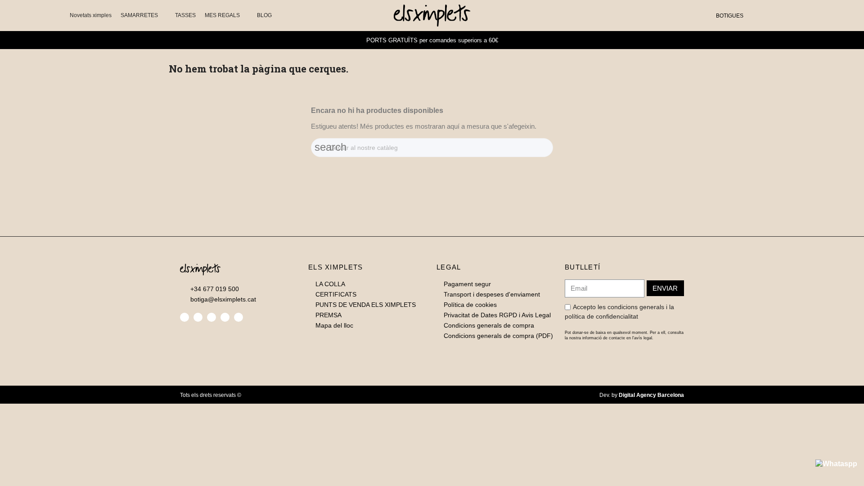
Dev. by (641, 395)
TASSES (185, 15)
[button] (755, 15)
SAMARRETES (139, 15)
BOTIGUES (729, 16)
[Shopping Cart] (783, 15)
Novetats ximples (91, 15)
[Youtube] (238, 317)
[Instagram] (211, 317)
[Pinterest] (225, 317)
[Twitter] (198, 317)
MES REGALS (222, 15)
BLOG (264, 15)
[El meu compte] (770, 15)
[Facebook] (184, 317)
